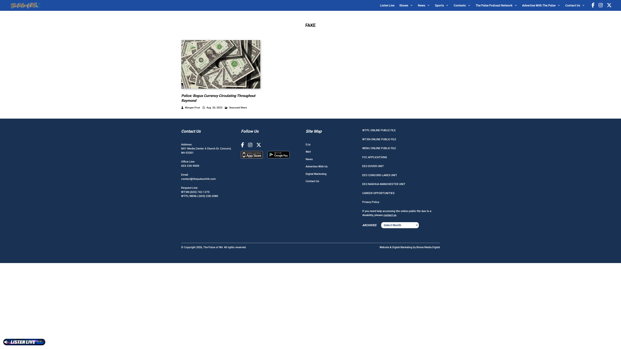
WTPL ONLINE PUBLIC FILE (379, 130)
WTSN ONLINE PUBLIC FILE (379, 139)
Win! (308, 151)
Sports (439, 5)
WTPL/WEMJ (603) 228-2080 (199, 196)
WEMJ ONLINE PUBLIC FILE (379, 148)
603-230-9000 (190, 165)
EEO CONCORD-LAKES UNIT (379, 175)
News (421, 5)
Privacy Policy (370, 202)
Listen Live (387, 5)
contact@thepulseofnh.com (198, 178)
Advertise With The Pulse (539, 5)
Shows (403, 5)
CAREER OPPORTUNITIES (378, 193)
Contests (460, 5)
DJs (308, 144)
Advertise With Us (317, 166)
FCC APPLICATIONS (374, 157)
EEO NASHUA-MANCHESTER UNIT (383, 184)
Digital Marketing (316, 173)
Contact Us (572, 5)
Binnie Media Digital (428, 247)
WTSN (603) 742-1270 (195, 192)
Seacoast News (238, 107)
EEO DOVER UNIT (373, 166)
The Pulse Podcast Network (493, 5)
